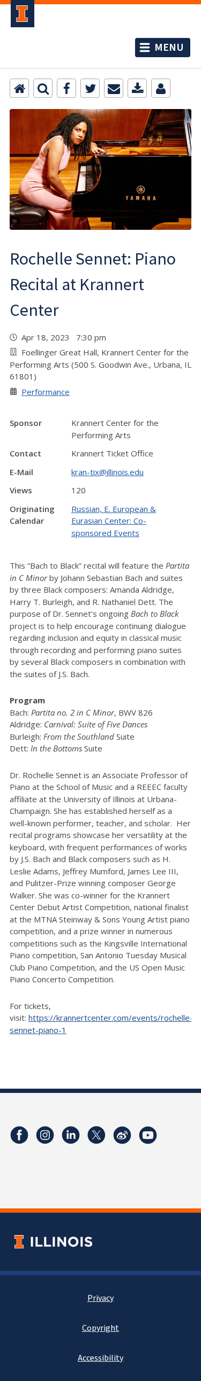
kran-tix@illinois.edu (107, 472)
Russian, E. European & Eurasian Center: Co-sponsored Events (113, 520)
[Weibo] (122, 1135)
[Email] (113, 88)
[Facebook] (66, 88)
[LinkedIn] (71, 1135)
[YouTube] (148, 1135)
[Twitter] (90, 88)
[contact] (160, 88)
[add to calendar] (137, 88)
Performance (45, 391)
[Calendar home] (19, 88)
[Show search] (43, 88)
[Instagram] (45, 1135)
